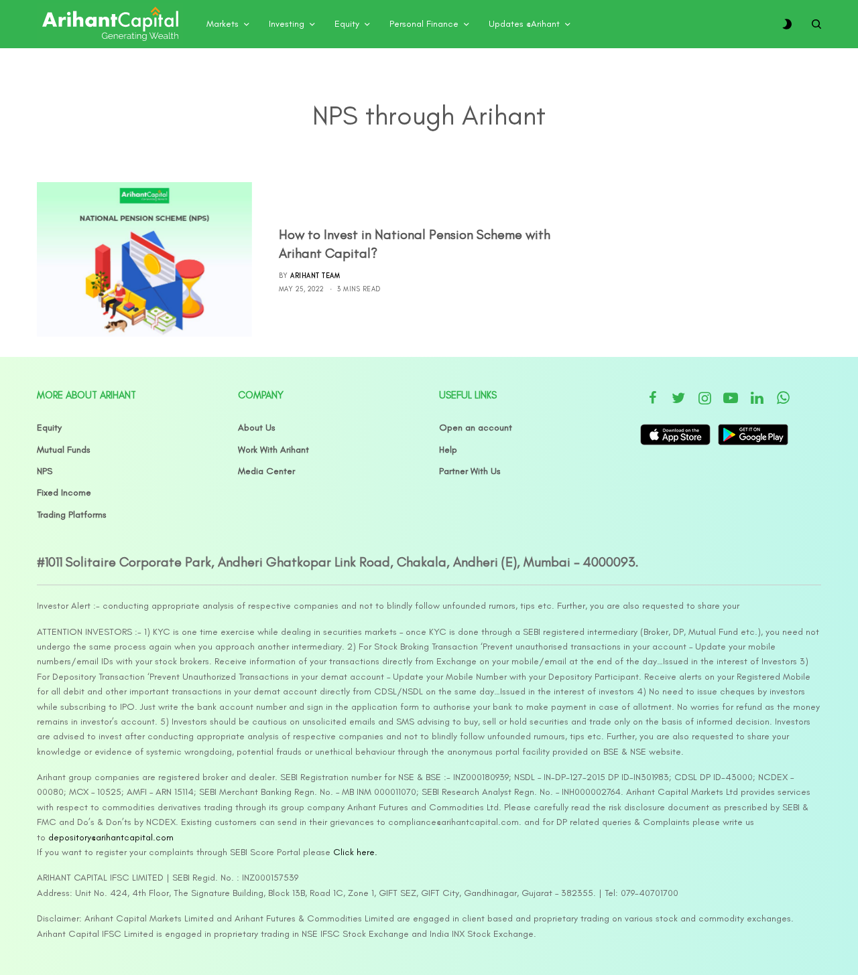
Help (448, 449)
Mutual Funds (63, 449)
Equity (49, 427)
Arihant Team (315, 275)
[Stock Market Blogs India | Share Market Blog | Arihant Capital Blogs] (110, 24)
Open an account (475, 427)
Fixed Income (64, 492)
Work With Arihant (273, 449)
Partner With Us (470, 471)
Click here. (355, 852)
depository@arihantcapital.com (111, 837)
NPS (44, 471)
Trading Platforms (72, 514)
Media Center (266, 471)
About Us (256, 427)
